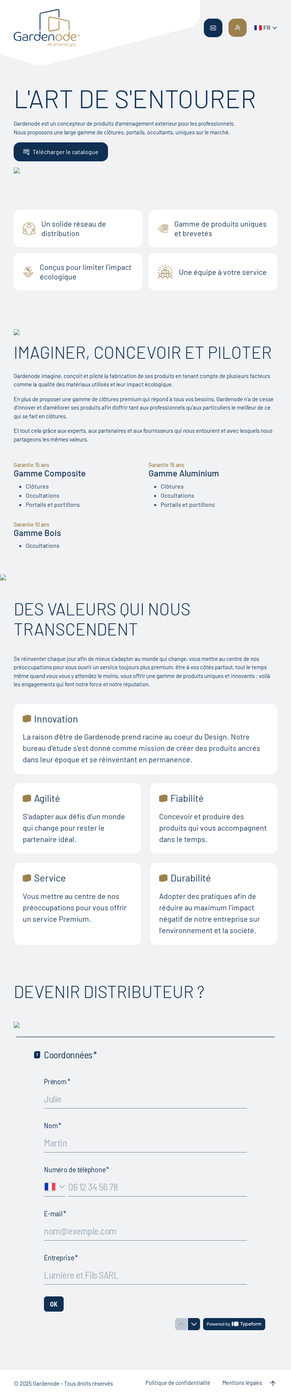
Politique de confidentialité (178, 1383)
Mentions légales (242, 1383)
